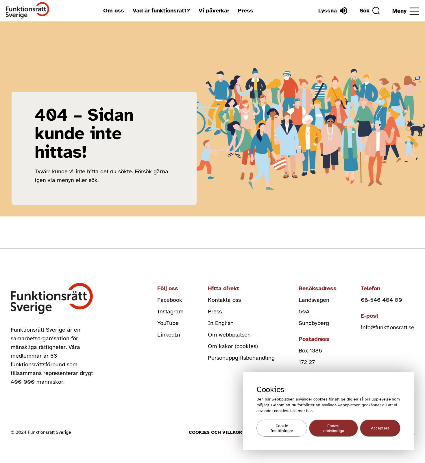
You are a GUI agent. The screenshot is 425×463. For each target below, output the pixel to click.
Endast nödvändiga (333, 428)
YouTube (168, 323)
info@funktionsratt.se (387, 327)
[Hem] (27, 10)
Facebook (169, 300)
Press (245, 10)
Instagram (170, 311)
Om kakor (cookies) (233, 346)
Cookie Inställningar (281, 428)
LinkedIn (168, 334)
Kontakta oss (224, 300)
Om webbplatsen (229, 334)
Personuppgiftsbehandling (241, 357)
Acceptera (380, 428)
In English (221, 323)
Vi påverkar (214, 10)
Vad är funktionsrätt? (161, 10)
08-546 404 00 (381, 300)
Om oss (113, 10)
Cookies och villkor (215, 432)
